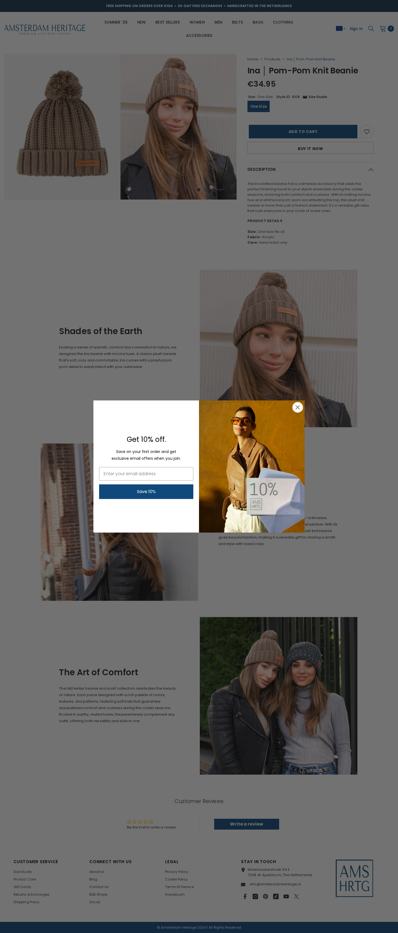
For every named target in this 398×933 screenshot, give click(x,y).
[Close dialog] (297, 407)
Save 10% (146, 491)
